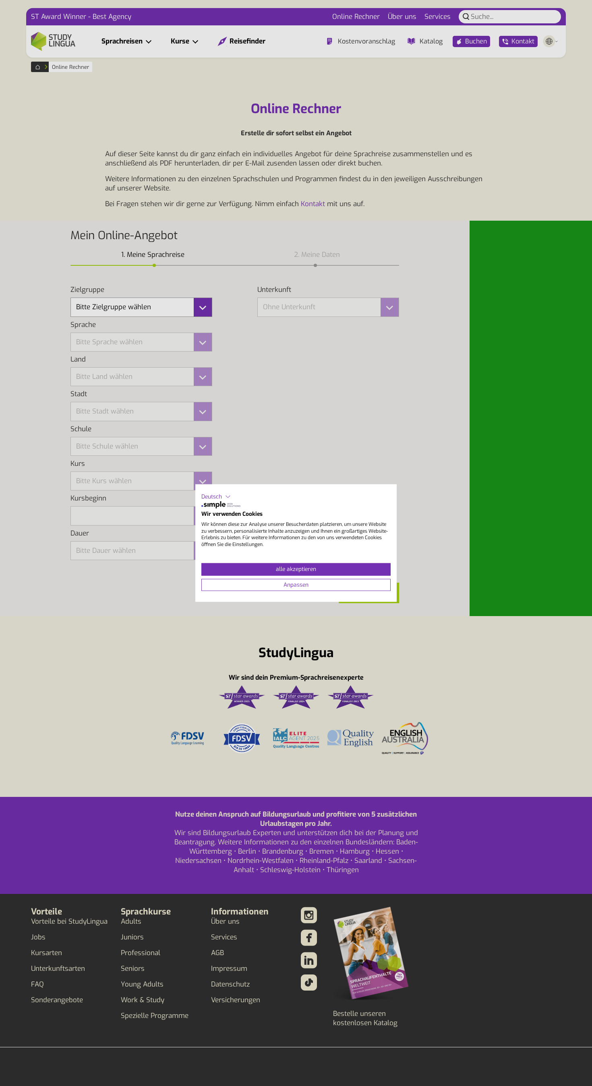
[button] (216, 496)
